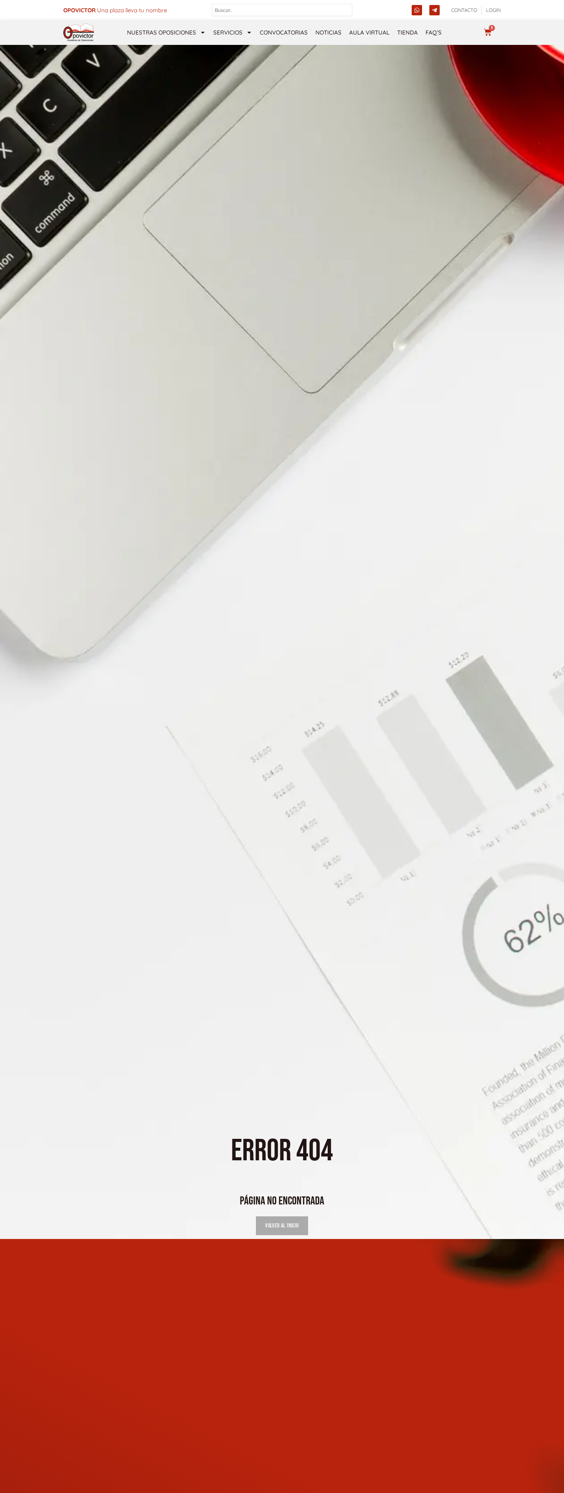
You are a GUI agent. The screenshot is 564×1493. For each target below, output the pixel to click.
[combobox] (282, 10)
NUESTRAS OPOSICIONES (161, 32)
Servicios (227, 32)
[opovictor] (78, 32)
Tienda (407, 32)
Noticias (328, 32)
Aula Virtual (369, 32)
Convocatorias (284, 32)
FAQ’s (433, 32)
